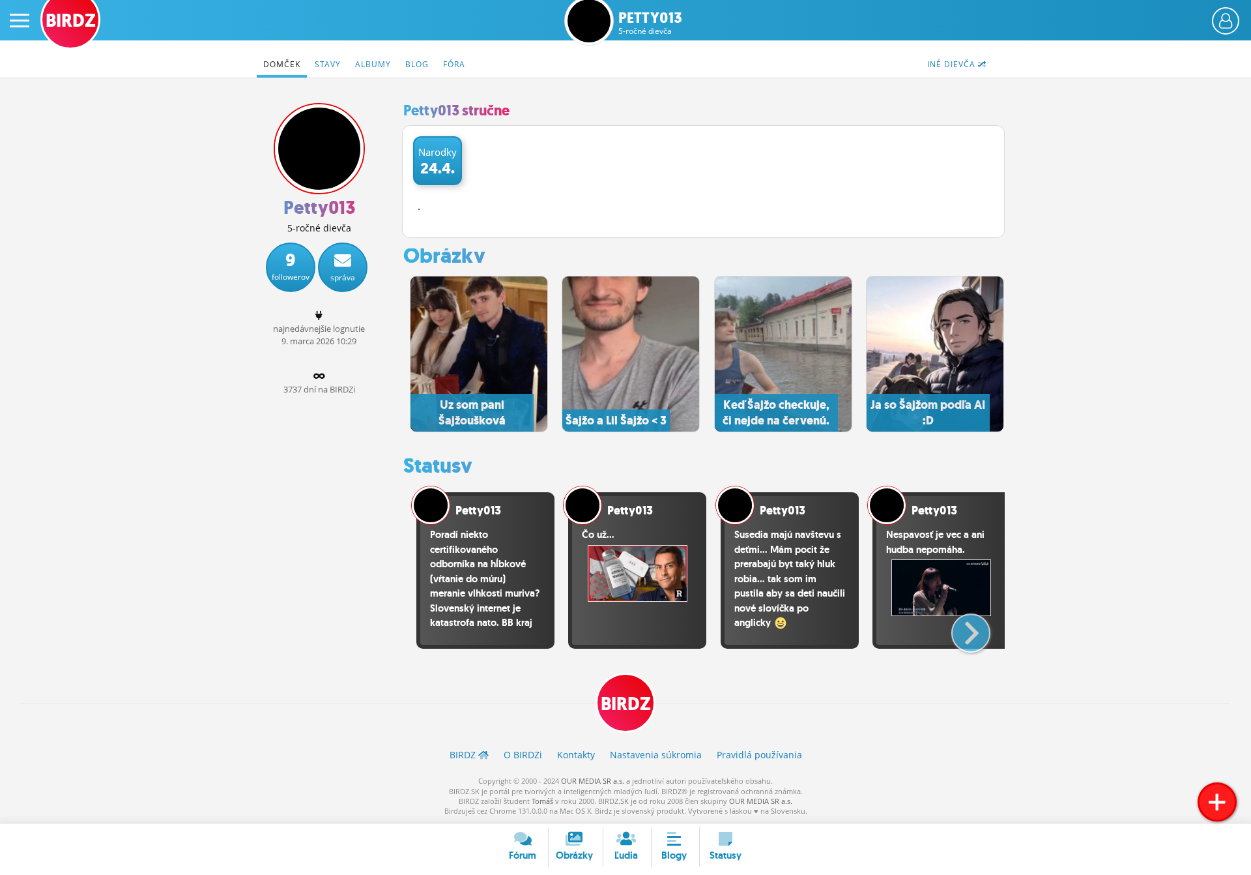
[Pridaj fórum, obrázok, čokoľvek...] (1217, 802)
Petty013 (650, 23)
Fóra (454, 64)
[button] (960, 628)
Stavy (328, 64)
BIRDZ (626, 704)
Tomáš (542, 801)
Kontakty (576, 755)
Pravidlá (759, 755)
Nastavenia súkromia (656, 755)
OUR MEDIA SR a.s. (592, 781)
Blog (417, 64)
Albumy (373, 64)
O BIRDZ (523, 755)
